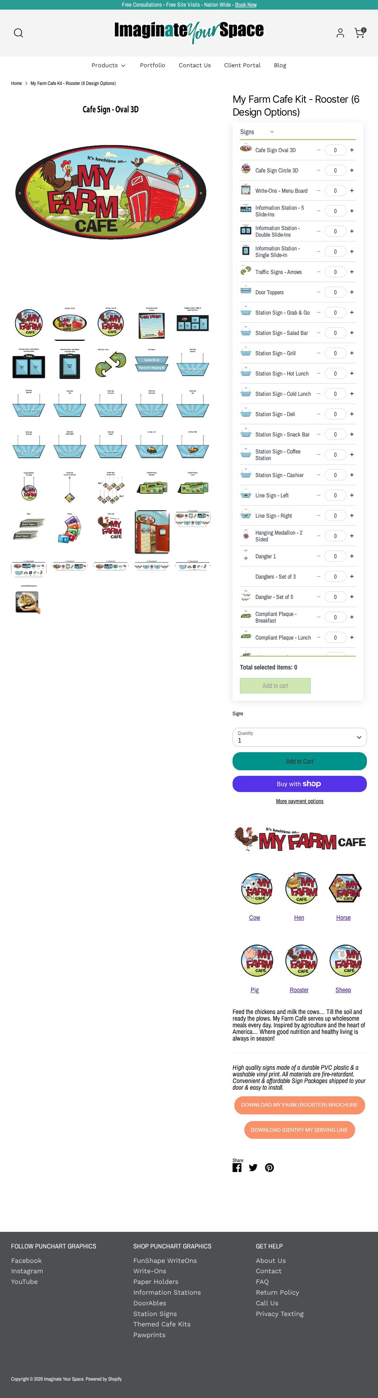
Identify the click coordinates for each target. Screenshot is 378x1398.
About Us (271, 1260)
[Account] (340, 32)
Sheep (343, 989)
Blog (280, 65)
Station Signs (155, 1314)
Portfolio (152, 65)
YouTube (24, 1281)
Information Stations (167, 1292)
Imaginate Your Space (63, 1378)
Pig (255, 989)
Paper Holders (155, 1281)
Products (106, 65)
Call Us (267, 1303)
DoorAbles (149, 1303)
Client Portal (242, 65)
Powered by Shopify (104, 1378)
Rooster (299, 989)
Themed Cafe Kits (161, 1324)
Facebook (26, 1260)
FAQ (262, 1281)
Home (16, 83)
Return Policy (277, 1292)
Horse (343, 917)
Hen (299, 917)
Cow (254, 917)
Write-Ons (149, 1271)
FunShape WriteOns (165, 1260)
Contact (269, 1271)
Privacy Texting (280, 1314)
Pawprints (149, 1335)
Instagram (27, 1271)
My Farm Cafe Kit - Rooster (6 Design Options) (73, 83)
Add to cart (275, 685)
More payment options (299, 801)
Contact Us (195, 65)
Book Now (246, 4)
